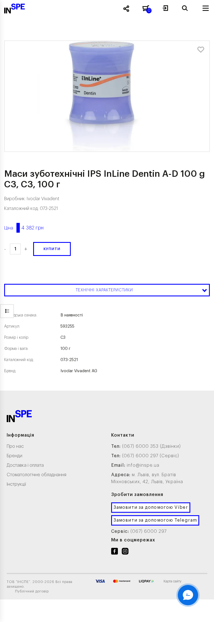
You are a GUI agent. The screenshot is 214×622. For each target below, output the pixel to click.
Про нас (15, 446)
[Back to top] (203, 612)
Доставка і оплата (25, 465)
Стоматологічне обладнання (36, 475)
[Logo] (19, 417)
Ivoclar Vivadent (43, 199)
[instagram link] (125, 552)
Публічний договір (32, 591)
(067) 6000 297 (148, 531)
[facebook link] (114, 552)
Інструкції (16, 484)
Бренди (14, 456)
